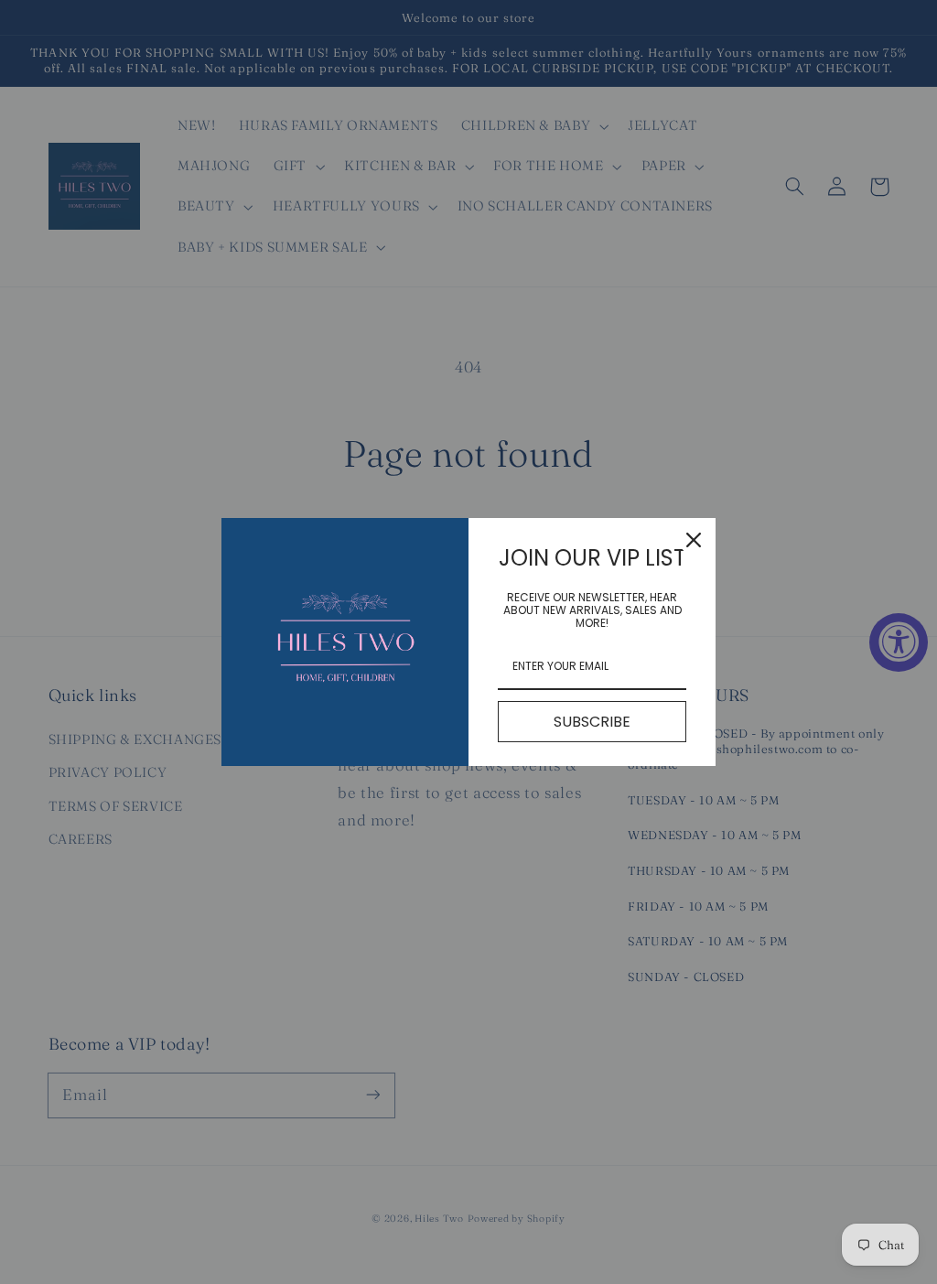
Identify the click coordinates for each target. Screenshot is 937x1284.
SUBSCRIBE (592, 721)
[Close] (694, 540)
